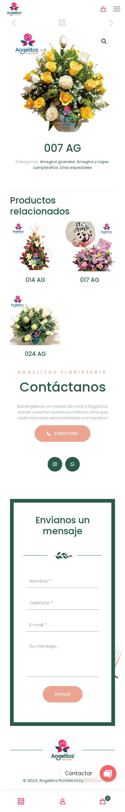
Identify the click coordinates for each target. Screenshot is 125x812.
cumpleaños (45, 167)
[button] (104, 41)
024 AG (35, 354)
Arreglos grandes (57, 162)
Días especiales (76, 167)
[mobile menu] (117, 9)
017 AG (89, 280)
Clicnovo (93, 780)
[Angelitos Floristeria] (14, 9)
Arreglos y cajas (93, 162)
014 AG (35, 280)
